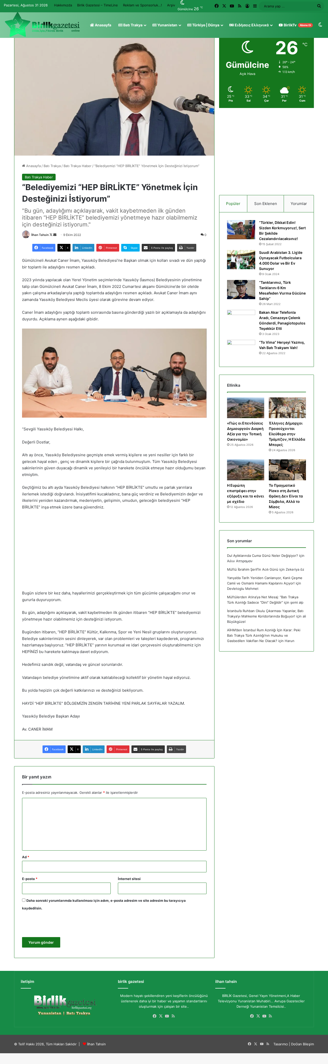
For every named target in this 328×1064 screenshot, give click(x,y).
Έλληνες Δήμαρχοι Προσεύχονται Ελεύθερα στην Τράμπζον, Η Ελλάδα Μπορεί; (287, 434)
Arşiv (171, 5)
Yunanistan (167, 25)
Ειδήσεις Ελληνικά (251, 25)
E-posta (29, 879)
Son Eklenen (265, 203)
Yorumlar (299, 203)
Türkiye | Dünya (205, 25)
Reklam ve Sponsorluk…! (142, 5)
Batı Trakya (132, 25)
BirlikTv (297, 25)
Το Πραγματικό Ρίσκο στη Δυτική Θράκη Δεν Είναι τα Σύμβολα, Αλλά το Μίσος (286, 496)
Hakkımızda (63, 5)
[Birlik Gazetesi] (42, 24)
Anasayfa (102, 25)
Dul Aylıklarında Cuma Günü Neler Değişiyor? (262, 555)
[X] (161, 1016)
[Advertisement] (114, 552)
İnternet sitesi (129, 879)
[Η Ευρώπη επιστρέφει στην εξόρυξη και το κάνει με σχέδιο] (245, 469)
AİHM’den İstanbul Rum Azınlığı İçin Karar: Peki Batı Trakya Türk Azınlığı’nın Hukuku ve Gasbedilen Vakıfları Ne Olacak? (263, 635)
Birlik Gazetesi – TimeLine (97, 5)
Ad (25, 857)
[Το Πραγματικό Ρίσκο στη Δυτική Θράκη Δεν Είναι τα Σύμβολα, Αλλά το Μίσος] (287, 469)
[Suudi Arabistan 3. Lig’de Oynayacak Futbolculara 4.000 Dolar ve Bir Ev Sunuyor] (241, 259)
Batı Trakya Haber (77, 166)
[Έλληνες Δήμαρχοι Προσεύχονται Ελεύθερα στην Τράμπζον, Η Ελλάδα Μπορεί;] (287, 407)
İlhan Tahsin (40, 235)
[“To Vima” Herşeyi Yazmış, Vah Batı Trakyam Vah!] (241, 349)
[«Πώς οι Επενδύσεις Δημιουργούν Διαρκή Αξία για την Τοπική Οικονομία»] (245, 407)
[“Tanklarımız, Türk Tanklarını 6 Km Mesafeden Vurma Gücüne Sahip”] (241, 289)
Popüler (233, 203)
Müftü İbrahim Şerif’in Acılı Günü (252, 569)
